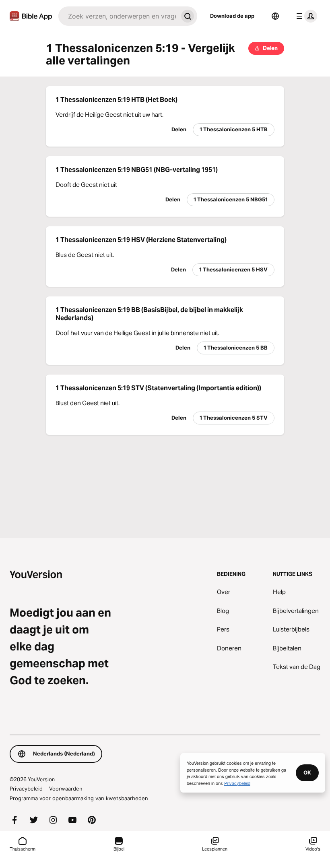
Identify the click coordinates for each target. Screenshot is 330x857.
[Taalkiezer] (275, 16)
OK (307, 772)
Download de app (232, 15)
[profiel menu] (305, 16)
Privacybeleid (26, 788)
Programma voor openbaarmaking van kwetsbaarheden (79, 798)
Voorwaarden (65, 788)
